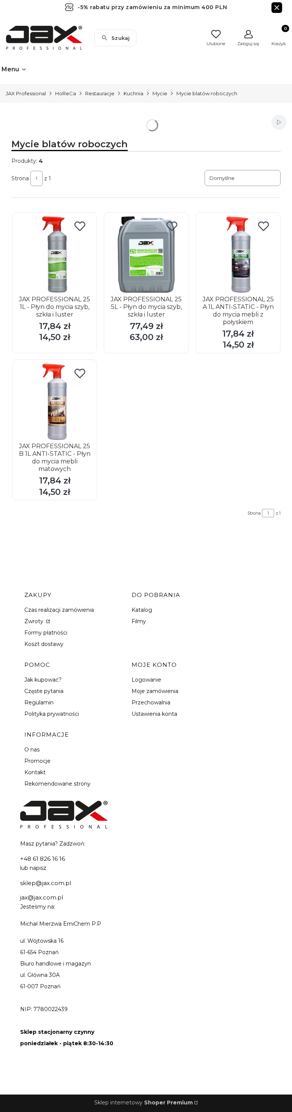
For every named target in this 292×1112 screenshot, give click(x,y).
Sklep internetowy (143, 1102)
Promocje (37, 761)
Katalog (142, 609)
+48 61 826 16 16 (42, 858)
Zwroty (34, 621)
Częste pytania (43, 691)
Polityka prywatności (51, 713)
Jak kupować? (43, 679)
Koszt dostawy (43, 644)
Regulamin (39, 702)
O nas (32, 749)
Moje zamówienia (155, 691)
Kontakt (35, 772)
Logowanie (146, 679)
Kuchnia (133, 93)
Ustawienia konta (154, 713)
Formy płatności (45, 632)
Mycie (159, 93)
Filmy (139, 621)
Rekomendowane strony (57, 783)
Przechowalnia (151, 702)
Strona (20, 178)
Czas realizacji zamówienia (59, 609)
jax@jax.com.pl (41, 897)
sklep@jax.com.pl (45, 883)
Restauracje (99, 93)
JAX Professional (26, 93)
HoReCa (65, 93)
